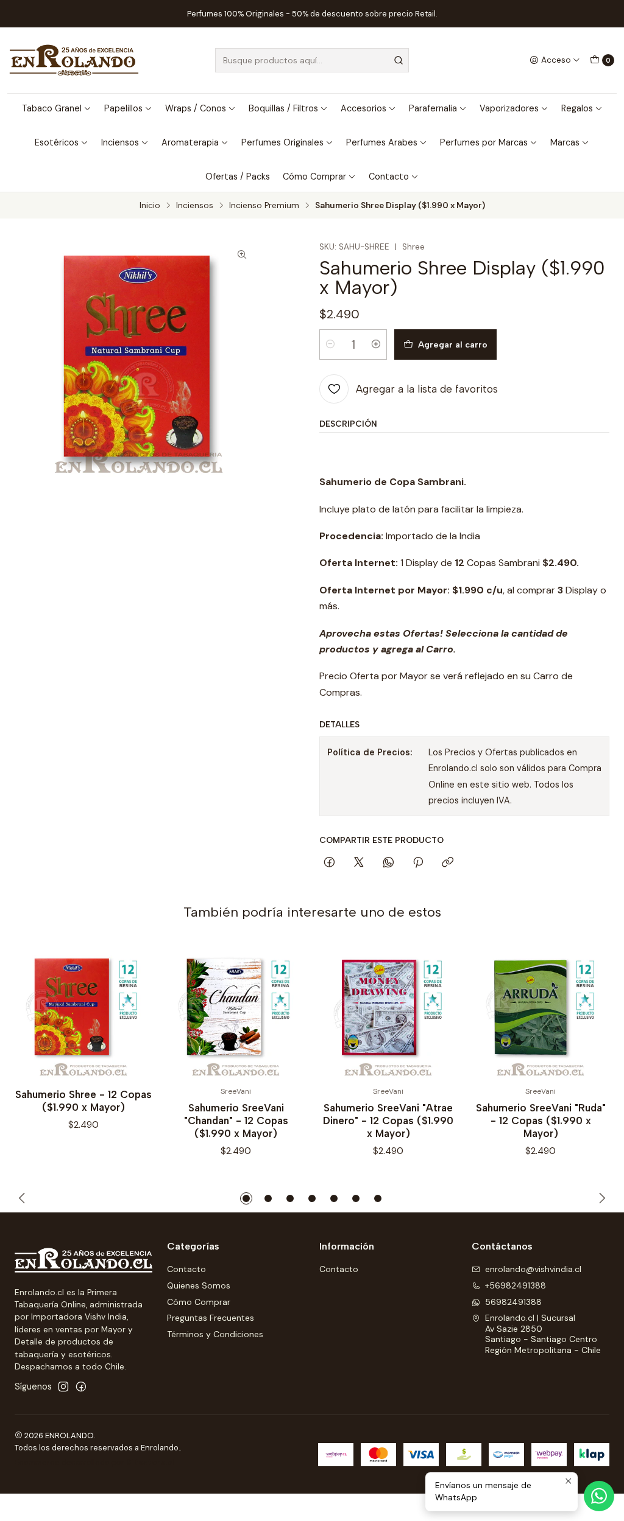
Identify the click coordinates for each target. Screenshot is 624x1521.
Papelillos (123, 108)
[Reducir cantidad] (330, 344)
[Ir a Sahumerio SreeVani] (236, 1010)
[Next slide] (600, 1198)
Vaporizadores (509, 108)
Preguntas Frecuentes (210, 1317)
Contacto (389, 176)
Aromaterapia (190, 142)
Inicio (150, 205)
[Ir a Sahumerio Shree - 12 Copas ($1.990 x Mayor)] (83, 1010)
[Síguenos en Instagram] (63, 1386)
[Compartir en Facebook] (329, 863)
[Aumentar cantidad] (376, 344)
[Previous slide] (24, 1198)
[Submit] (398, 60)
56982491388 (513, 1301)
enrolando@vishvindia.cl (533, 1269)
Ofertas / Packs (237, 176)
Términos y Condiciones (215, 1334)
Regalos (577, 108)
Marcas (565, 142)
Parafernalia (433, 108)
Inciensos (120, 142)
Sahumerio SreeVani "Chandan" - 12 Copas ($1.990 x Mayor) (236, 1120)
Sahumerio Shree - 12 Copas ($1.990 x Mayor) (83, 1100)
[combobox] (311, 60)
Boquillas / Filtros (283, 108)
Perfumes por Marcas (484, 142)
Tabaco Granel (52, 108)
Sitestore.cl (150, 1462)
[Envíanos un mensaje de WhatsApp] (599, 1496)
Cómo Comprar (314, 176)
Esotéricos (57, 142)
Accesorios (363, 108)
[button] (246, 1198)
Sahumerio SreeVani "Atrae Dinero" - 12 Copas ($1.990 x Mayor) (388, 1120)
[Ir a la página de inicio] (74, 60)
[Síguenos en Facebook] (81, 1386)
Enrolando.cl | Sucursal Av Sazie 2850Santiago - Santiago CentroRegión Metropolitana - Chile (543, 1333)
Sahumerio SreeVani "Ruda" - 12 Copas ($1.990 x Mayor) (541, 1120)
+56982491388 (515, 1285)
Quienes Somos (198, 1285)
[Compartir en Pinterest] (418, 863)
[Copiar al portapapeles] (448, 863)
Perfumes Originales (282, 142)
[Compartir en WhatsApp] (388, 863)
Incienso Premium (264, 205)
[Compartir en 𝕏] (359, 863)
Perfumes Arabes (381, 142)
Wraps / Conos (195, 108)
